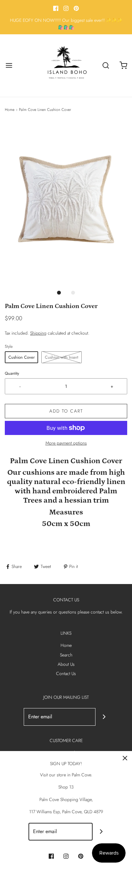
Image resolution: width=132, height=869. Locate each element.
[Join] (104, 717)
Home (9, 110)
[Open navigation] (9, 65)
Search (66, 655)
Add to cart (66, 411)
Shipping (38, 333)
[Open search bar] (105, 65)
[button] (66, 204)
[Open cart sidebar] (123, 65)
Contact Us (66, 673)
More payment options (66, 443)
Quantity (12, 373)
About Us (66, 664)
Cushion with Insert (61, 357)
